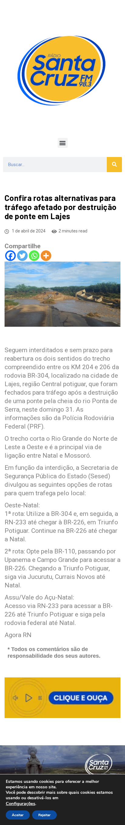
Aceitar (18, 815)
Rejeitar (44, 815)
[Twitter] (22, 255)
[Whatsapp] (34, 255)
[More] (46, 255)
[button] (63, 143)
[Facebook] (10, 255)
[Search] (114, 164)
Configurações (20, 803)
